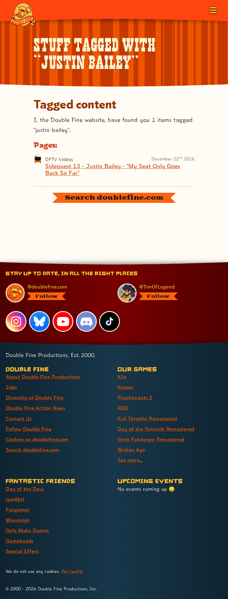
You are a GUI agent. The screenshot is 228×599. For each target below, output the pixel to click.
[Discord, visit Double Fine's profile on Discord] (86, 321)
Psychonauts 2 (135, 397)
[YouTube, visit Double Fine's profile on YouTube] (63, 321)
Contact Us (18, 418)
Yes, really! (72, 571)
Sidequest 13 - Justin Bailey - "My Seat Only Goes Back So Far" (112, 169)
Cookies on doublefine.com (37, 439)
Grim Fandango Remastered (151, 439)
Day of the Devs (25, 489)
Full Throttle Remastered (147, 418)
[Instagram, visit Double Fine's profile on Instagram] (16, 321)
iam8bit (15, 499)
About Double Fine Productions (43, 377)
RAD (123, 408)
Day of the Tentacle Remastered (156, 429)
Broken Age (131, 450)
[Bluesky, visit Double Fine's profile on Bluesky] (39, 321)
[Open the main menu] (212, 9)
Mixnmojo (17, 520)
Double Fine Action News (35, 408)
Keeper (126, 387)
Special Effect (22, 551)
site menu (108, 264)
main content (141, 264)
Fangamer (18, 509)
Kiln (122, 377)
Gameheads (19, 541)
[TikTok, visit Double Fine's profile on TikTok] (109, 321)
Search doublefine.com (32, 450)
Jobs (11, 387)
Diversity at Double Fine (35, 397)
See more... (130, 460)
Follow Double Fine (28, 429)
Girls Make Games (27, 530)
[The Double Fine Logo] (23, 14)
